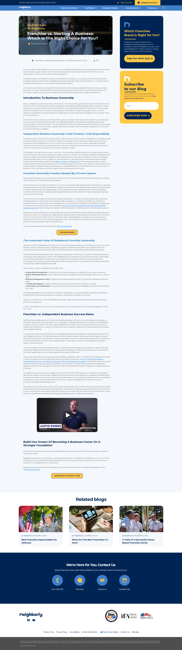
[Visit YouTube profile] (33, 619)
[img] (94, 60)
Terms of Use (48, 632)
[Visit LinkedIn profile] (28, 619)
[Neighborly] (25, 8)
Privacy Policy (61, 632)
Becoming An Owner (39, 44)
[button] (33, 60)
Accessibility (74, 632)
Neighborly (38, 28)
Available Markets (110, 8)
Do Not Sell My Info (89, 632)
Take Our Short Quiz (138, 58)
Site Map (135, 632)
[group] (65, 60)
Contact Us (125, 632)
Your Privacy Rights (110, 632)
